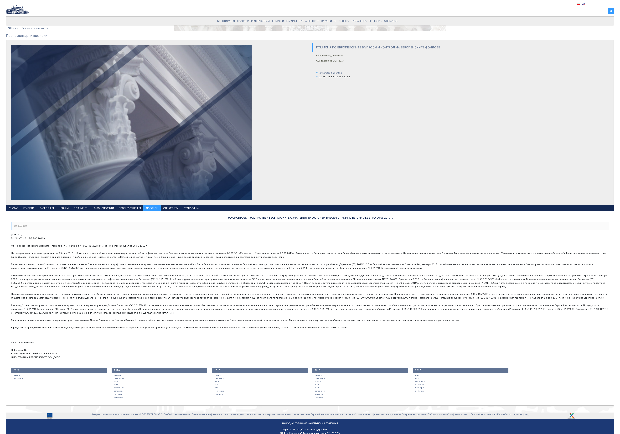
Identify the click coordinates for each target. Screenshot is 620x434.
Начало (14, 28)
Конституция (226, 21)
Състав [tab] (13, 208)
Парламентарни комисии (35, 28)
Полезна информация (383, 21)
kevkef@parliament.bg (330, 72)
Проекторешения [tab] (130, 208)
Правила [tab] (28, 208)
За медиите (328, 21)
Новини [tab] (64, 208)
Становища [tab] (191, 208)
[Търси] (611, 11)
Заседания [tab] (47, 208)
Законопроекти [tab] (103, 208)
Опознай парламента (353, 21)
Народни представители (253, 21)
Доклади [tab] (152, 208)
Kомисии (278, 21)
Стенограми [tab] (171, 208)
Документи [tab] (81, 208)
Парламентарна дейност (302, 21)
